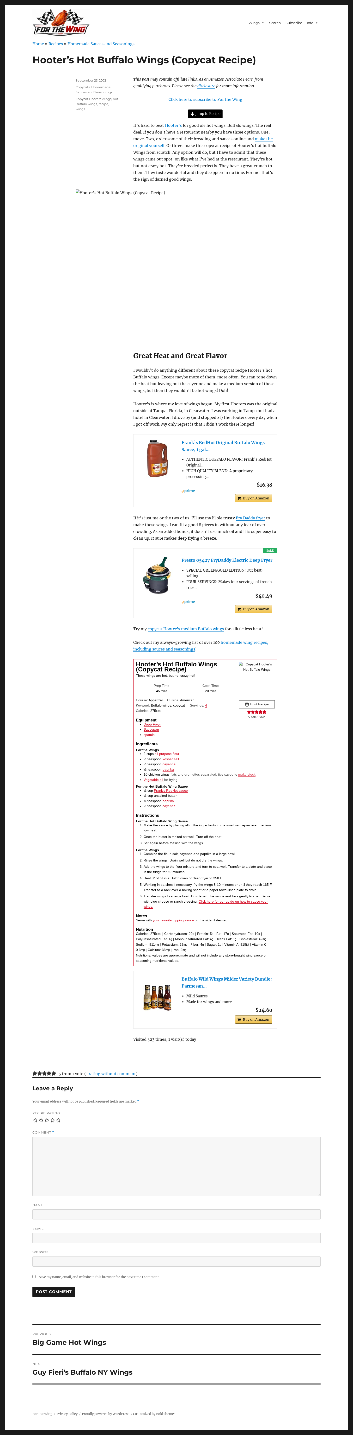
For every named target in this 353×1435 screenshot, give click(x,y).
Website (40, 1252)
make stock (247, 774)
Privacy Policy (67, 1414)
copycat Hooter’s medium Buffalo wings (186, 628)
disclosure (206, 85)
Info (310, 23)
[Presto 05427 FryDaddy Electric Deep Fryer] (157, 576)
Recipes (56, 43)
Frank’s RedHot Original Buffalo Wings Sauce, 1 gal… (223, 446)
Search (275, 23)
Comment (43, 1132)
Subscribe (294, 23)
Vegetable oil (154, 780)
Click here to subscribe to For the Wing (205, 99)
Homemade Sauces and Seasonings (100, 43)
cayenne (169, 764)
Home (38, 43)
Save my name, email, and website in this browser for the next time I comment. (99, 1277)
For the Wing (42, 1414)
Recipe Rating (46, 1113)
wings (80, 109)
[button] (249, 712)
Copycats (83, 87)
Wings (254, 23)
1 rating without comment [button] (111, 1073)
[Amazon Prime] (227, 491)
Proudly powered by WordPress (105, 1414)
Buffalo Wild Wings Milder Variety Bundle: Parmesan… (227, 982)
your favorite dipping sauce (173, 920)
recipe (103, 104)
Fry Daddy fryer (250, 518)
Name (37, 1205)
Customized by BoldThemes (154, 1414)
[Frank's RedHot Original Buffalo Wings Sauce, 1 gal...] (157, 458)
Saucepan (151, 729)
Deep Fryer (152, 724)
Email (38, 1229)
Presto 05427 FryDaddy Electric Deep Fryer (227, 560)
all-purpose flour (167, 754)
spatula (149, 735)
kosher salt (171, 759)
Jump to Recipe (207, 114)
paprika (168, 769)
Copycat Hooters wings (93, 99)
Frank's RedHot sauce (171, 790)
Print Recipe (259, 704)
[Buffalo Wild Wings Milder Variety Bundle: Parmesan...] (157, 995)
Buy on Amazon (256, 498)
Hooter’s (173, 125)
